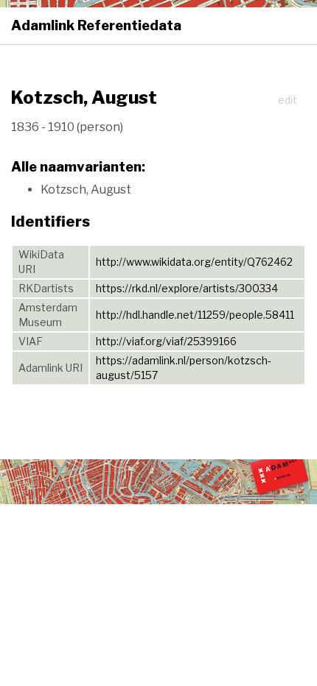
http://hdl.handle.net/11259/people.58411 (195, 314)
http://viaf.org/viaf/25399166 (166, 341)
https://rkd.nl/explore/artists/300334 (187, 288)
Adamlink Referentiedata (96, 25)
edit (287, 99)
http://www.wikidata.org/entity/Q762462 (194, 261)
